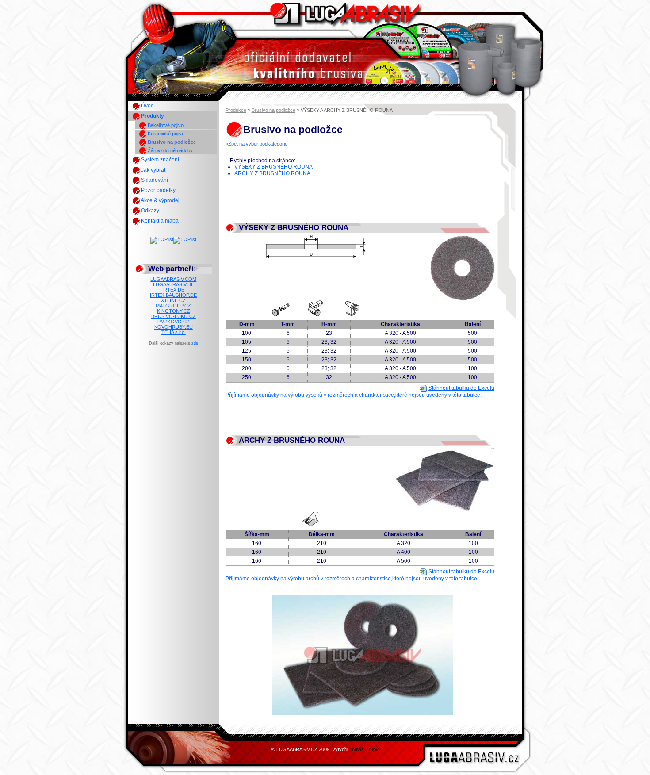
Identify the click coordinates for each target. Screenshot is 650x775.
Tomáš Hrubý (364, 749)
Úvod (147, 106)
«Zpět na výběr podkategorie (256, 143)
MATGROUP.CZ (173, 305)
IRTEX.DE (173, 289)
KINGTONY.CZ (173, 311)
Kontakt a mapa (159, 221)
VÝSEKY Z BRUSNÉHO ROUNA (273, 167)
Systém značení (159, 160)
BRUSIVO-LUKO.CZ (173, 316)
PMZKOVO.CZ (173, 321)
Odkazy (149, 210)
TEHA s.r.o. (173, 332)
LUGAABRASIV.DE (173, 284)
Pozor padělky (158, 190)
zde (194, 343)
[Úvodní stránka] (325, 87)
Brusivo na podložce (171, 142)
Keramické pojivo (165, 133)
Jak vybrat (152, 170)
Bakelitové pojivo (165, 125)
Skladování (154, 180)
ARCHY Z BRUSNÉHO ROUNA (272, 173)
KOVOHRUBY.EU (173, 327)
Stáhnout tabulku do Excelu (461, 388)
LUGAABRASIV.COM (173, 279)
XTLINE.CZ (173, 300)
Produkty (152, 116)
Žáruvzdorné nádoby (169, 150)
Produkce (236, 110)
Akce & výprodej (160, 200)
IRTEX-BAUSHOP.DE (173, 295)
